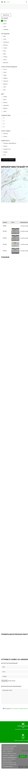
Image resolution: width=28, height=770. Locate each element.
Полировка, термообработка (9, 143)
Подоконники (6, 42)
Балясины (5, 45)
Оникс (4, 26)
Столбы (5, 48)
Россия (5, 69)
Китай (4, 72)
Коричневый (6, 105)
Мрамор (5, 20)
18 (3, 126)
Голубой (5, 96)
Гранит (5, 23)
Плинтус (5, 56)
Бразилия (5, 84)
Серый (4, 111)
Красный (5, 102)
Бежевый (5, 108)
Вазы (4, 36)
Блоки (4, 51)
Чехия (4, 87)
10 (3, 118)
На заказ (5, 136)
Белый (4, 99)
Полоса (5, 59)
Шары (4, 54)
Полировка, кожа (6, 149)
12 (3, 121)
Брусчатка (5, 62)
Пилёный (5, 146)
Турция (4, 75)
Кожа (4, 155)
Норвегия (5, 78)
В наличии (5, 133)
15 (3, 124)
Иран (4, 89)
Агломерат (5, 29)
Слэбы (4, 39)
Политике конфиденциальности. (10, 757)
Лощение (5, 152)
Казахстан (5, 81)
